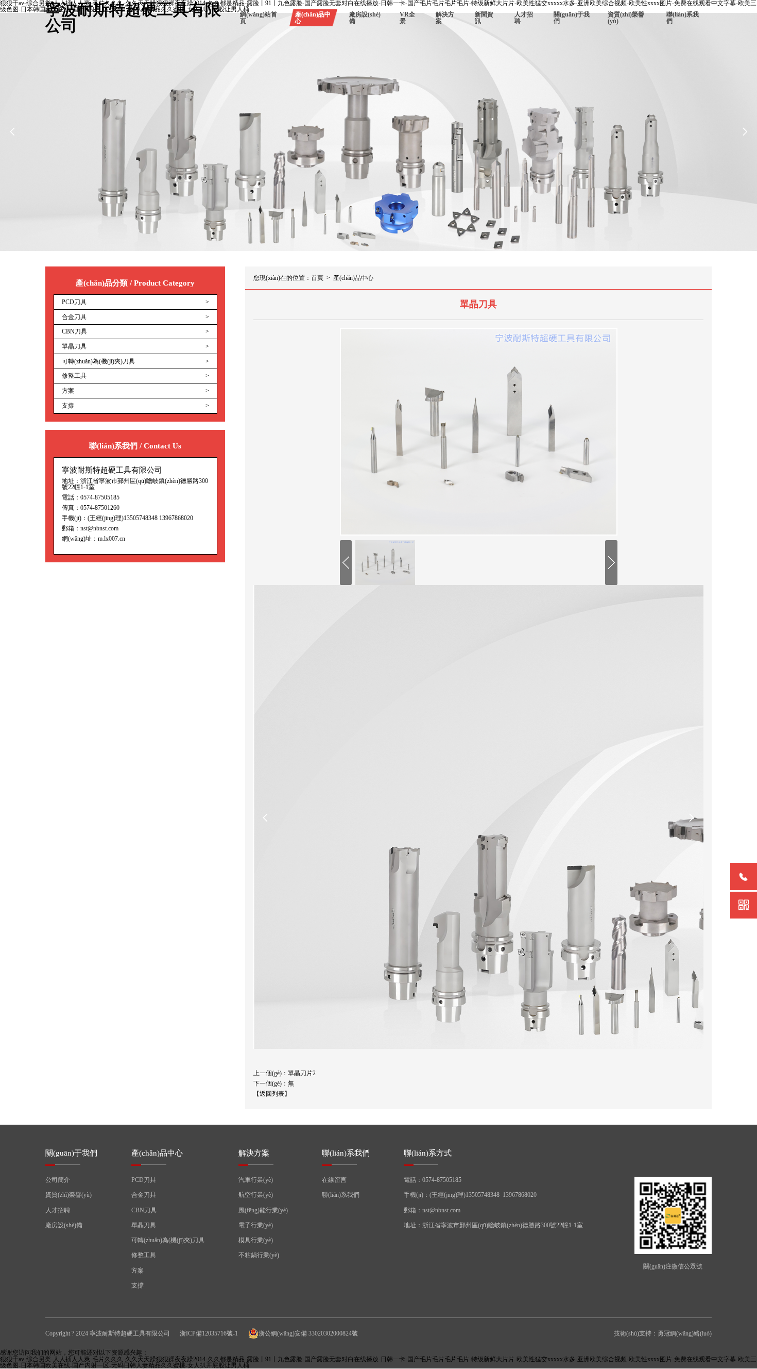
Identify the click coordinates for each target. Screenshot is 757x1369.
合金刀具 (143, 1195)
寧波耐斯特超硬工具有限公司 (133, 18)
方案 (137, 1270)
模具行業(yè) (255, 1240)
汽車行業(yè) (255, 1180)
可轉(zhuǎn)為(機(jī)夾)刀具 (167, 1240)
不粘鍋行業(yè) (258, 1255)
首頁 (317, 278)
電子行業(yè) (255, 1225)
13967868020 (176, 518)
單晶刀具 (143, 1225)
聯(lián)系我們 (682, 17)
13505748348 (141, 518)
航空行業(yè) (255, 1195)
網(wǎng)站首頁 (258, 17)
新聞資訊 (484, 17)
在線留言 (334, 1180)
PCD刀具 (143, 1180)
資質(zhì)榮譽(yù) (626, 17)
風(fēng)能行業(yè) (263, 1210)
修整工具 (143, 1255)
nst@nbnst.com (99, 528)
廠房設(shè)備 (365, 17)
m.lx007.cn (111, 538)
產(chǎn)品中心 (313, 17)
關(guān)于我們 (572, 17)
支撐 (137, 1285)
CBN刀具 (144, 1210)
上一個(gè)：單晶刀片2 (284, 1073)
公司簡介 (57, 1180)
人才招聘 (523, 17)
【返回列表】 (271, 1094)
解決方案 (445, 17)
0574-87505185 (99, 497)
